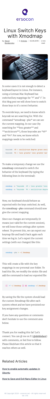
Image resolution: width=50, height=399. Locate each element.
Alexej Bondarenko (9, 42)
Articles (24, 41)
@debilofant (39, 336)
